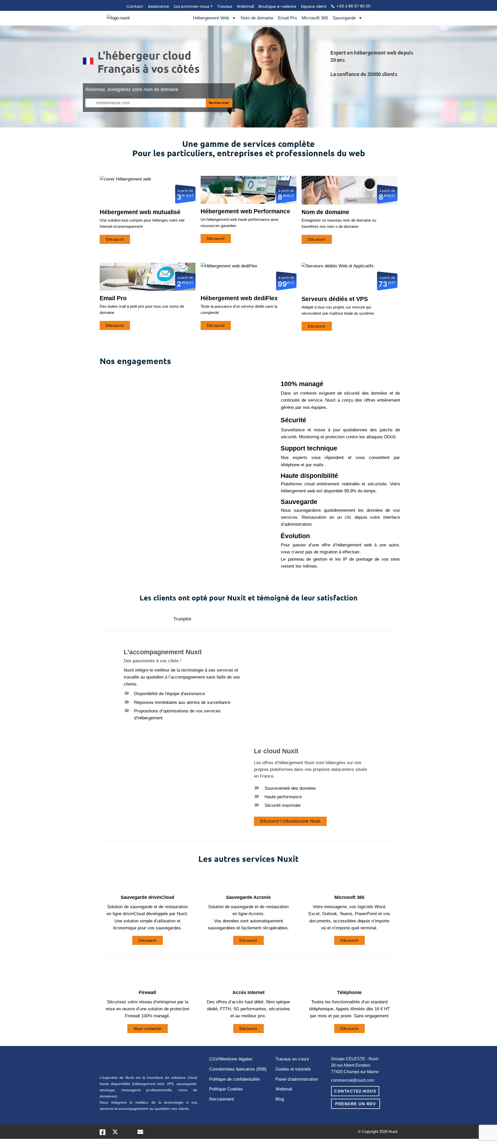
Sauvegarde (344, 18)
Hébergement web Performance (245, 211)
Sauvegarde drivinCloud (147, 897)
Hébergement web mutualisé (140, 212)
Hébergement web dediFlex (239, 298)
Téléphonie (349, 992)
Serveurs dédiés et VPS (335, 299)
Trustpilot (182, 618)
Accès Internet (248, 992)
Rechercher (219, 102)
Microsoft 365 (315, 18)
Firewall (147, 992)
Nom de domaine (257, 18)
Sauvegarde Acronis (248, 897)
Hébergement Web (211, 18)
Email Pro (287, 18)
